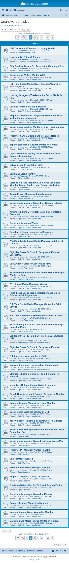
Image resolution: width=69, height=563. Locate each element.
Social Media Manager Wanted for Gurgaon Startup (36, 203)
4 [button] (37, 37)
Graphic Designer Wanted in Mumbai (29, 503)
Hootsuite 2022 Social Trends (25, 57)
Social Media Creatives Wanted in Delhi (30, 412)
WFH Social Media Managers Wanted (29, 284)
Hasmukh (24, 77)
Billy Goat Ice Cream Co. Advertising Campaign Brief (37, 66)
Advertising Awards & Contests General (34, 343)
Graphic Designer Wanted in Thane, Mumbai (32, 403)
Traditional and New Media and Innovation (34, 62)
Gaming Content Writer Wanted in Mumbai (31, 512)
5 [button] (41, 37)
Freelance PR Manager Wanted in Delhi (30, 450)
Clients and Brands (25, 70)
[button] (17, 37)
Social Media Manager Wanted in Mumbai (31, 494)
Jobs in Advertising (25, 268)
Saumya (23, 51)
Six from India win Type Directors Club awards (34, 365)
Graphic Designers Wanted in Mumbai (29, 476)
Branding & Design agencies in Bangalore (31, 232)
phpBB (25, 557)
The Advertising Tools (26, 53)
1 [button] (26, 37)
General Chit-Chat (25, 169)
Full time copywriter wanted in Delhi (28, 356)
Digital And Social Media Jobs (29, 79)
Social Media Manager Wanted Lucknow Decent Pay (36, 441)
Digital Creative (24, 463)
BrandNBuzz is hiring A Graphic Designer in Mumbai (37, 394)
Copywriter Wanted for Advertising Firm (30, 263)
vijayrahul (24, 234)
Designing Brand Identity (22, 174)
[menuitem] (9, 10)
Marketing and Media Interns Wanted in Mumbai (34, 521)
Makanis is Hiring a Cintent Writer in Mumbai (33, 385)
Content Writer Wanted (21, 459)
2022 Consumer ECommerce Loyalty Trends (32, 48)
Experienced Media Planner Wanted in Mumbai (34, 144)
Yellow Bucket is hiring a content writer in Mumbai (36, 421)
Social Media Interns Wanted (24, 223)
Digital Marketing (24, 436)
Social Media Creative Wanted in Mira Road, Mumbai (37, 127)
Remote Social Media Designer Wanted (30, 467)
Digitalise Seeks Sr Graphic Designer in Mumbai (35, 347)
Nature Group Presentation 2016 (26, 165)
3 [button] (34, 37)
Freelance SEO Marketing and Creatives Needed (34, 136)
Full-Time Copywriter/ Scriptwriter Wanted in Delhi (36, 315)
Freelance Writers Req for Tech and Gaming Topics (36, 485)
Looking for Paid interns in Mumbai (28, 106)
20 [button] (48, 37)
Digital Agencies (24, 236)
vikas (22, 341)
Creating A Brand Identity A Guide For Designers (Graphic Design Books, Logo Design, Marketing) (35, 183)
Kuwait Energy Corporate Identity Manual (31, 194)
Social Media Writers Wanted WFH (27, 75)
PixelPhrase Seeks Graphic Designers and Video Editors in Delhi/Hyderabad (35, 294)
